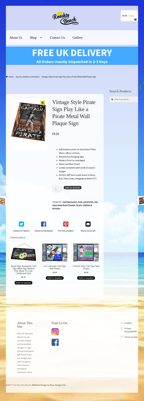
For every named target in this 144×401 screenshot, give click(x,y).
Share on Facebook (44, 230)
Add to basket (72, 187)
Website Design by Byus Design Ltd (48, 385)
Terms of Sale (131, 337)
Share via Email (88, 230)
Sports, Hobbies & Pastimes (28, 76)
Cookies (128, 322)
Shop (33, 37)
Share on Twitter (21, 230)
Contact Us (57, 37)
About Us (15, 37)
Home (11, 76)
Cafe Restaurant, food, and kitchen (78, 202)
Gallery (78, 37)
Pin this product (66, 230)
